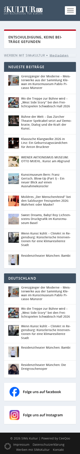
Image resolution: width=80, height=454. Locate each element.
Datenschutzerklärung (48, 444)
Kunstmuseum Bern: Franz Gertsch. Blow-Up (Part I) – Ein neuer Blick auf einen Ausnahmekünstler (42, 180)
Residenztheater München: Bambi (45, 256)
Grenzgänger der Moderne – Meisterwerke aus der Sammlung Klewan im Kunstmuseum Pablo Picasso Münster (46, 82)
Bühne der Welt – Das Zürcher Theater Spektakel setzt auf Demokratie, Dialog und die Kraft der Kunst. (46, 122)
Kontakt (58, 450)
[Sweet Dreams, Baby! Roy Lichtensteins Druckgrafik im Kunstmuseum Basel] (13, 219)
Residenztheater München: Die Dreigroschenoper (43, 367)
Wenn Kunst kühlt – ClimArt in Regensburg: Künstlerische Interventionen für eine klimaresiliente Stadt (46, 239)
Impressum (21, 444)
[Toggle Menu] (70, 10)
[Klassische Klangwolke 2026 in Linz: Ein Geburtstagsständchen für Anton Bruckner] (13, 143)
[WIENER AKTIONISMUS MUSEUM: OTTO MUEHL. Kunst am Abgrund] (13, 161)
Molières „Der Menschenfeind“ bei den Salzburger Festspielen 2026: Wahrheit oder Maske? (46, 200)
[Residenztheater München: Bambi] (13, 259)
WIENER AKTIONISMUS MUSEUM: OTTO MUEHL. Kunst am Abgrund (45, 159)
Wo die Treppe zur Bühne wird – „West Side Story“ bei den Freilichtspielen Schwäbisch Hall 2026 (45, 102)
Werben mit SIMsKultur (33, 450)
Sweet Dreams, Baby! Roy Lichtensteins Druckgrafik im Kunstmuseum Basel (46, 219)
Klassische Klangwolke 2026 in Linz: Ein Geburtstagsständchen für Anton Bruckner (44, 143)
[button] (7, 446)
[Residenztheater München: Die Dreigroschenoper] (14, 369)
